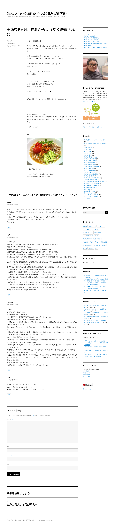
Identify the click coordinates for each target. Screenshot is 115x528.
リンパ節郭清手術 (88, 235)
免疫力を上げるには (89, 191)
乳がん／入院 (87, 153)
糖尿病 (85, 248)
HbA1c (85, 226)
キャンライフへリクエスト (91, 196)
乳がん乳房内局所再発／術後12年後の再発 (95, 143)
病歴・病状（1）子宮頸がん (91, 38)
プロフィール (87, 34)
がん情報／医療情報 (89, 187)
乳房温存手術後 (94, 242)
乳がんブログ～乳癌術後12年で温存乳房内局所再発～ (37, 13)
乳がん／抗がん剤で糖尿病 (91, 174)
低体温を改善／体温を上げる (91, 185)
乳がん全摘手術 (87, 239)
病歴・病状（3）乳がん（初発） (92, 41)
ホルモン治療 (97, 232)
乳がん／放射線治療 (89, 162)
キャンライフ (92, 226)
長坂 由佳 (9, 41)
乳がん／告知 (87, 151)
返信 (9, 227)
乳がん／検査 (87, 149)
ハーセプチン (101, 226)
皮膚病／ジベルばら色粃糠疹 (91, 183)
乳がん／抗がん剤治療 (90, 159)
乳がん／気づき (88, 147)
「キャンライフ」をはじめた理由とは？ (93, 127)
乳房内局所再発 (97, 239)
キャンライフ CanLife (89, 101)
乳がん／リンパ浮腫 (89, 172)
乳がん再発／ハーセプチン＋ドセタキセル (95, 140)
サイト (9, 464)
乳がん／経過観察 (89, 176)
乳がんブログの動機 (89, 36)
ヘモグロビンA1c (87, 232)
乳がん (96, 235)
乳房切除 (85, 242)
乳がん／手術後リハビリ (13, 46)
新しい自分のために (89, 193)
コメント (10, 419)
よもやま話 (87, 198)
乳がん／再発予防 (89, 168)
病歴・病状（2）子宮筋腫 (91, 39)
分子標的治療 (103, 242)
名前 (9, 447)
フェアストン (86, 229)
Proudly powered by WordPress (45, 520)
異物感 (104, 245)
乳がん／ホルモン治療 (90, 164)
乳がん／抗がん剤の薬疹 (90, 160)
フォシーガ (95, 229)
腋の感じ (91, 248)
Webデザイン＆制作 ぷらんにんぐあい (95, 341)
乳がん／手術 (87, 155)
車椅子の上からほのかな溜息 (93, 356)
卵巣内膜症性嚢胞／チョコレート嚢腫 (94, 181)
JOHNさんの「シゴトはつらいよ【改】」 (96, 354)
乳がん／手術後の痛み (90, 170)
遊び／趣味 (87, 189)
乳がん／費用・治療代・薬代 (91, 177)
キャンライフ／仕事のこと (91, 195)
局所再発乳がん (87, 245)
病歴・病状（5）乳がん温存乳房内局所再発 (95, 47)
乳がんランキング (87, 389)
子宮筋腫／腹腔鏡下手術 (90, 179)
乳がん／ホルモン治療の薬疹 (91, 166)
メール (9, 455)
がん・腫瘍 (86, 371)
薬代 (96, 248)
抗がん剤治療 (96, 245)
